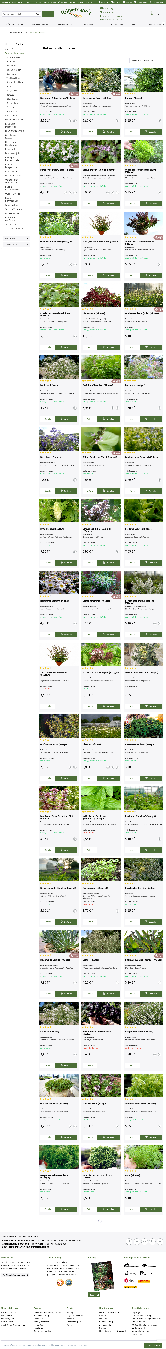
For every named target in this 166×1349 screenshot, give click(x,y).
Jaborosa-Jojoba (13, 153)
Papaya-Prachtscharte (12, 188)
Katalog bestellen (41, 1322)
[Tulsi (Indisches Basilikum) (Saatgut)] (59, 654)
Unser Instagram (74, 1322)
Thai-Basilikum (13, 78)
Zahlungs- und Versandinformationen (142, 1329)
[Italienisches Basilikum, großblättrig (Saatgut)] (101, 798)
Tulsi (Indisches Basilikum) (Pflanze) (101, 241)
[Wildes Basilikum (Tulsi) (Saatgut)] (101, 439)
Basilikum (11, 74)
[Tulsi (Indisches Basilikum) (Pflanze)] (101, 223)
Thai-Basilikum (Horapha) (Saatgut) (101, 672)
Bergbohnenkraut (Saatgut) (139, 1031)
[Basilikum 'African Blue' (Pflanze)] (101, 151)
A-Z (44, 13)
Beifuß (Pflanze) (91, 960)
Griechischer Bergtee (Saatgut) (140, 888)
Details (48, 131)
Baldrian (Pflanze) (49, 385)
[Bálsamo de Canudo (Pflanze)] (59, 941)
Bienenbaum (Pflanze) (94, 313)
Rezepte (104, 2)
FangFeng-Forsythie (14, 130)
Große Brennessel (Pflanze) (54, 1103)
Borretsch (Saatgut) (135, 385)
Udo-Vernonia (12, 213)
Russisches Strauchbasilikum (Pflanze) (55, 314)
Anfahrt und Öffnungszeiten (13, 1325)
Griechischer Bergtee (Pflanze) (98, 98)
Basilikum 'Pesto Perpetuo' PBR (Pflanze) (56, 817)
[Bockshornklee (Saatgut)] (101, 869)
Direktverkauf (7, 1322)
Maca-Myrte (11, 171)
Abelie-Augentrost (14, 49)
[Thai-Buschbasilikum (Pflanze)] (143, 1085)
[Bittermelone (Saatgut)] (59, 510)
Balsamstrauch (13, 69)
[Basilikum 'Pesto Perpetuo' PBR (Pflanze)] (59, 798)
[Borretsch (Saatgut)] (143, 367)
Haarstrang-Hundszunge (11, 143)
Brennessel (11, 111)
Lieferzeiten (104, 1318)
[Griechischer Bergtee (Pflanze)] (101, 80)
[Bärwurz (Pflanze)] (101, 726)
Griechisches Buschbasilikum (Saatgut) (97, 1176)
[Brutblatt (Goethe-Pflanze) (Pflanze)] (143, 941)
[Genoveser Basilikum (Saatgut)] (59, 223)
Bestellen (68, 132)
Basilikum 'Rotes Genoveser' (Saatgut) (97, 1032)
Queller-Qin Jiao (12, 193)
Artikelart (10, 238)
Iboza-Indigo (11, 149)
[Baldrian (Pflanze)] (59, 367)
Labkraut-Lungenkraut (11, 166)
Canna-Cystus (12, 115)
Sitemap (102, 1328)
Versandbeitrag (106, 1322)
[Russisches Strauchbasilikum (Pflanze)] (59, 295)
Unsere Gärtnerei (8, 1312)
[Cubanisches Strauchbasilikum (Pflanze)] (143, 151)
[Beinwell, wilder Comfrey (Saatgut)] (59, 869)
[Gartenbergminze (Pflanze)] (101, 582)
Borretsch (11, 107)
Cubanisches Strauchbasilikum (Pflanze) (140, 171)
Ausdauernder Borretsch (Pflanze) (142, 457)
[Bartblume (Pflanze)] (59, 439)
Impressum (137, 1334)
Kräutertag (38, 1328)
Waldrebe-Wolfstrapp (10, 219)
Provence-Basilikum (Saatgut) (140, 744)
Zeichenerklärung (41, 1315)
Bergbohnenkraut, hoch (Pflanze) (57, 170)
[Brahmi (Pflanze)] (143, 80)
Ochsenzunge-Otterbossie (12, 181)
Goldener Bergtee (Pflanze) (138, 529)
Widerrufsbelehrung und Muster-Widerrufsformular (146, 1320)
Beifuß (9, 86)
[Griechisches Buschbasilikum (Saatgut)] (101, 1157)
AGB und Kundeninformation (144, 1325)
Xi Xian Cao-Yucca (13, 224)
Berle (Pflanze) (132, 1175)
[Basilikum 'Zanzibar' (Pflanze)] (101, 367)
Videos (128, 2)
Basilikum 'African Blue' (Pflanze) (99, 170)
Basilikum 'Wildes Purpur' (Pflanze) (58, 98)
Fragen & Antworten (75, 1315)
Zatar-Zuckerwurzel (14, 228)
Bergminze (11, 90)
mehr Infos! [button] (83, 1345)
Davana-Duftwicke (14, 119)
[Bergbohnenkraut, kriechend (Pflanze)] (143, 582)
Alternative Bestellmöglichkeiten (48, 1312)
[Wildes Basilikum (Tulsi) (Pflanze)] (143, 295)
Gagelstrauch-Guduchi (12, 136)
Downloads (39, 1318)
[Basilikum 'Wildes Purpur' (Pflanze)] (59, 80)
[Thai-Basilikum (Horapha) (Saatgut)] (101, 654)
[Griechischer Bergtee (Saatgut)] (143, 869)
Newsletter (38, 1325)
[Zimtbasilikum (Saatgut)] (101, 1085)
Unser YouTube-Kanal (112, 19)
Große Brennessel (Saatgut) (54, 744)
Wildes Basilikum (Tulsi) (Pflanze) (142, 313)
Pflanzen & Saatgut (14, 43)
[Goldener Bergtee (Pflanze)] (143, 510)
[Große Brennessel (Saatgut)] (59, 726)
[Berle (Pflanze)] (143, 1157)
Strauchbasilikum (14, 82)
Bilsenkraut (12, 98)
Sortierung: (137, 60)
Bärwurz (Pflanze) (92, 744)
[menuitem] (103, 2)
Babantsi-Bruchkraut (15, 53)
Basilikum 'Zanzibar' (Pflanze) (98, 385)
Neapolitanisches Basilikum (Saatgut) (54, 1176)
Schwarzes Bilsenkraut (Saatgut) (141, 672)
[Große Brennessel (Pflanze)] (59, 1085)
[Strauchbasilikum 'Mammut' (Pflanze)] (101, 510)
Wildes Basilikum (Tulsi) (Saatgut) (100, 457)
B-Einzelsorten (13, 57)
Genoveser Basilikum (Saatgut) (56, 241)
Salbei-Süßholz (12, 205)
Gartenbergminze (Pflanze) (96, 601)
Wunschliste (141, 2)
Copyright (136, 1312)
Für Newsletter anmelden (14, 1275)
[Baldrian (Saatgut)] (59, 1013)
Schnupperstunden (42, 1331)
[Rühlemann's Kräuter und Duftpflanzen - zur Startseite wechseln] (76, 14)
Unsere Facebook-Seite (113, 16)
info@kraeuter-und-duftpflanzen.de (28, 1246)
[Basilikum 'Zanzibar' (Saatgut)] (143, 798)
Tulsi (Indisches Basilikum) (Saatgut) (53, 673)
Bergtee (10, 94)
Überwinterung (12, 244)
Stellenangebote (8, 1318)
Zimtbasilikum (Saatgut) (95, 1103)
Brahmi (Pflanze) (133, 98)
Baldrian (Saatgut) (49, 1031)
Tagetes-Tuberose (14, 209)
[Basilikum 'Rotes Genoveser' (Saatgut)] (101, 1013)
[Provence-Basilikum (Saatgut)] (143, 726)
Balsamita (11, 65)
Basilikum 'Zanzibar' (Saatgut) (140, 816)
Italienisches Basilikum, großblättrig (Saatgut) (95, 817)
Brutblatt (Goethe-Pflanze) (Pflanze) (143, 960)
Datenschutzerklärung (141, 1315)
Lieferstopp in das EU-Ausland (112, 1331)
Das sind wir (6, 1315)
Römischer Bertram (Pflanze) (55, 601)
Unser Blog (108, 8)
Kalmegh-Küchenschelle (12, 159)
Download (94, 1295)
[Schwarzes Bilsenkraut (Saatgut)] (143, 654)
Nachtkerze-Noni (13, 175)
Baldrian (10, 61)
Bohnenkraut (12, 103)
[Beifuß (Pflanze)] (101, 941)
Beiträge (116, 2)
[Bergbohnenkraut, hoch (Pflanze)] (59, 151)
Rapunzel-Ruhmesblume (12, 199)
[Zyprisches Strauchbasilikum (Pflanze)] (143, 223)
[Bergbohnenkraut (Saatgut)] (143, 1013)
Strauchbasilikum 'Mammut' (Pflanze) (97, 530)
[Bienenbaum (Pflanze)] (101, 295)
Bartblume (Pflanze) (50, 457)
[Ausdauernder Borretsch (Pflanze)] (143, 439)
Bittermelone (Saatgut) (52, 529)
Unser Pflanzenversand (109, 1312)
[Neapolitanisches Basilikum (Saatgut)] (59, 1157)
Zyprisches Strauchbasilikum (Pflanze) (139, 242)
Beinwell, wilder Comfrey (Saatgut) (58, 888)
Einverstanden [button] (153, 1345)
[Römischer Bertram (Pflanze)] (59, 582)
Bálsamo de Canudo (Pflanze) (55, 960)
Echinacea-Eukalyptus (10, 125)
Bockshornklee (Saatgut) (95, 888)
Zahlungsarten (105, 1325)
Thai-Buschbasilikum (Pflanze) (140, 1103)
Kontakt (102, 1315)
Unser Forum (109, 12)
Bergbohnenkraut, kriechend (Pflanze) (139, 602)
